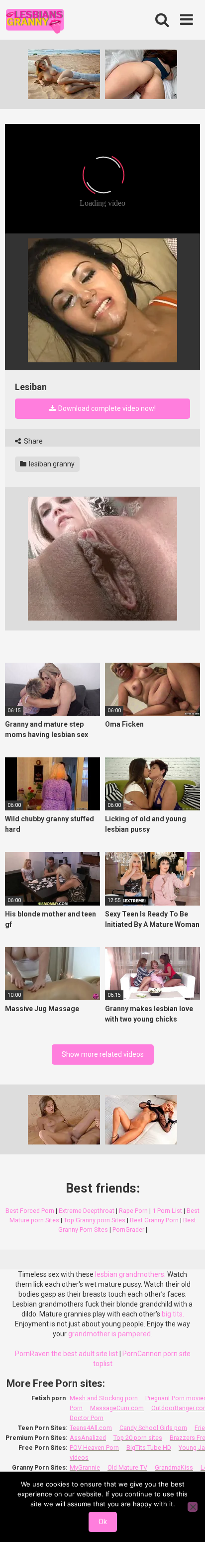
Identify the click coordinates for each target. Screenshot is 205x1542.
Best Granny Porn (154, 1220)
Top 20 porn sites (137, 1437)
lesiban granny (51, 464)
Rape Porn (133, 1210)
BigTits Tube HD (148, 1447)
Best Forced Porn (29, 1210)
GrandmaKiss (174, 1467)
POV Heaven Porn (94, 1447)
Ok (103, 1522)
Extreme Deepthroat (86, 1210)
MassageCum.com (117, 1408)
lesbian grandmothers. (130, 1274)
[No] (193, 1507)
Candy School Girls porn (153, 1427)
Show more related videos (103, 1054)
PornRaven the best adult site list (66, 1354)
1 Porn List (167, 1210)
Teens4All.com (91, 1427)
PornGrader (128, 1229)
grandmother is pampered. (110, 1334)
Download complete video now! (106, 408)
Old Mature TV (127, 1467)
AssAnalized (88, 1437)
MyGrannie (85, 1467)
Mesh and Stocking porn (104, 1398)
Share (32, 441)
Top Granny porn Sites (94, 1220)
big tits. (173, 1314)
